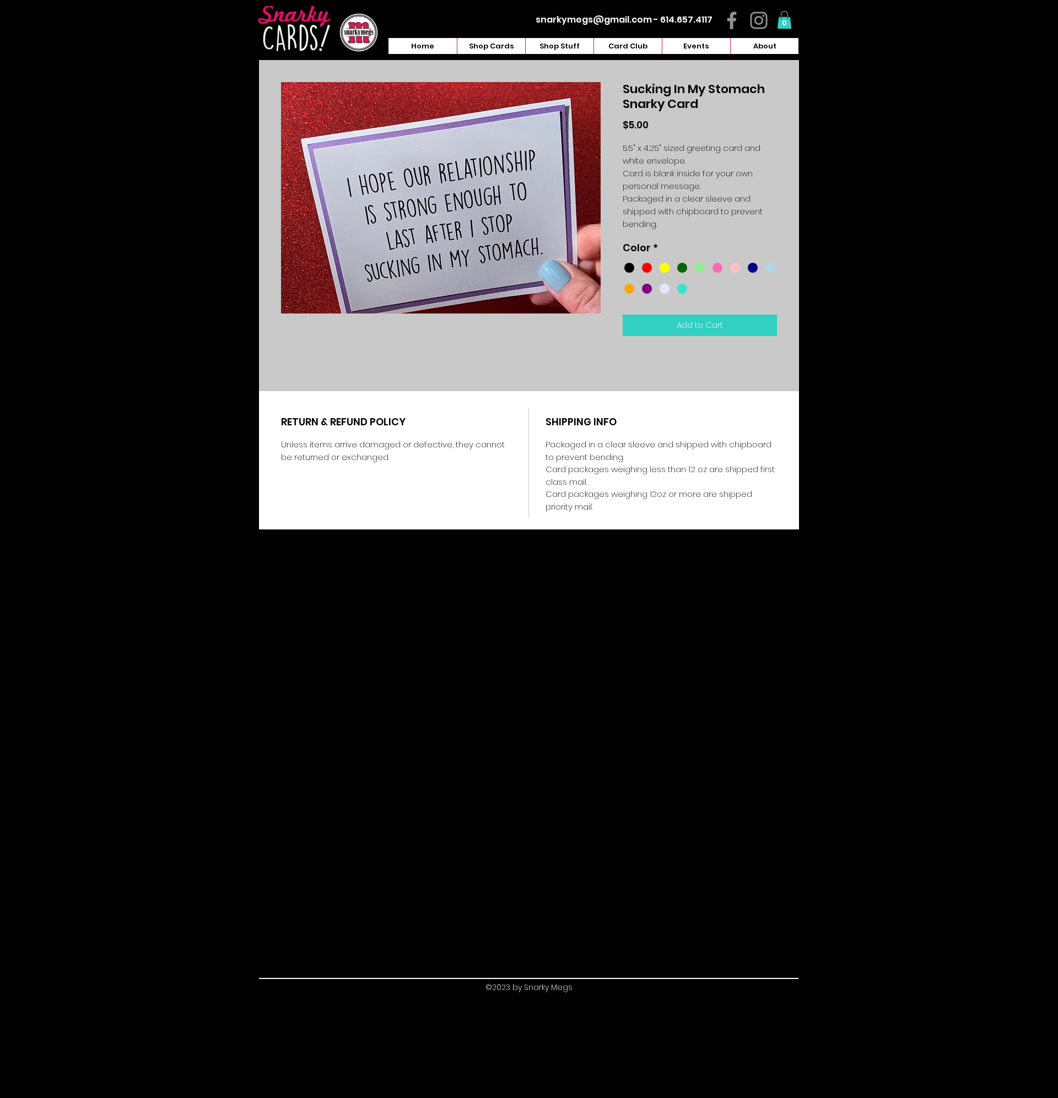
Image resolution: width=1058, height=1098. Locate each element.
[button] (784, 20)
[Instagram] (758, 20)
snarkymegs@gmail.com (594, 19)
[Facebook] (731, 20)
